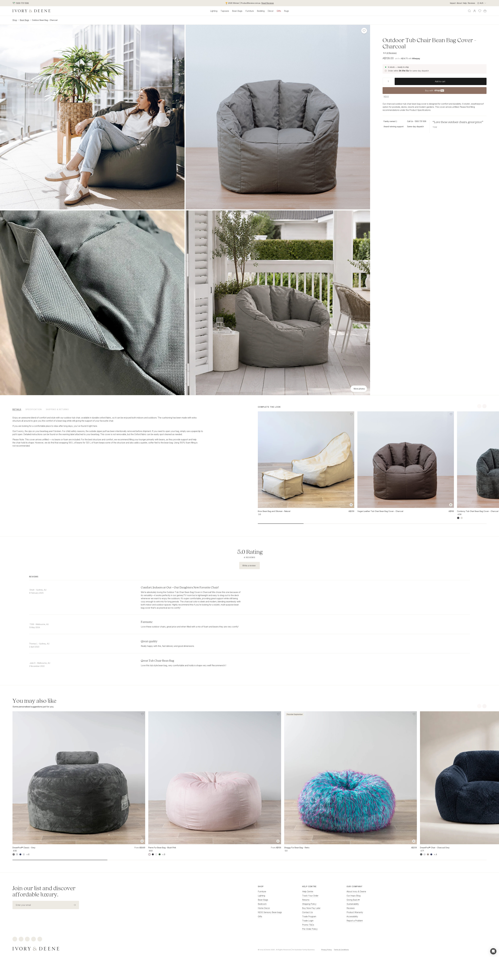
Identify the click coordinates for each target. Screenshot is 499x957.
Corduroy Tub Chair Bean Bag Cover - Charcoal (477, 511)
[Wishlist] (479, 10)
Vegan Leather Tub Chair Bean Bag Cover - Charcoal (380, 511)
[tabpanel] (107, 431)
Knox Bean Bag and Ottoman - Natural (274, 511)
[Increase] (393, 81)
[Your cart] (485, 10)
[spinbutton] (388, 81)
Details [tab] (16, 409)
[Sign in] (474, 10)
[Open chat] (493, 951)
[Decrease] (384, 81)
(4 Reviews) (391, 53)
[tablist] (126, 409)
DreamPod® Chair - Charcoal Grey (434, 847)
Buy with (434, 91)
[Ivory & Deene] (126, 948)
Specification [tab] (33, 409)
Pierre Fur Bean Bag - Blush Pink (162, 847)
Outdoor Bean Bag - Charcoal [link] (44, 20)
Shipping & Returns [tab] (57, 409)
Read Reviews (267, 3)
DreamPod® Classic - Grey (23, 847)
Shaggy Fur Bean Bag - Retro (296, 847)
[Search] (469, 10)
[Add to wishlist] (351, 414)
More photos (359, 389)
